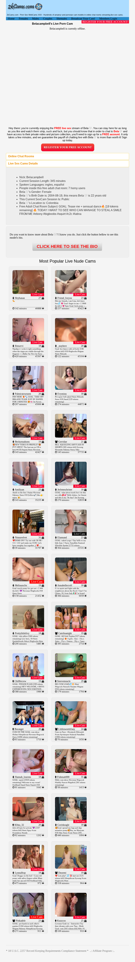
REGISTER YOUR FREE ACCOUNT (68, 147)
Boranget (19, 729)
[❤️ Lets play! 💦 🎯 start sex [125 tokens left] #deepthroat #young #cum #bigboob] (71, 867)
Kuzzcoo (61, 920)
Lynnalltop (20, 872)
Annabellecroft (64, 585)
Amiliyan (19, 489)
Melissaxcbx (20, 585)
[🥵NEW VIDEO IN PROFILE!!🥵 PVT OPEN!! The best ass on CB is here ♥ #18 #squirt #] (28, 436)
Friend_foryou (64, 298)
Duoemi (62, 872)
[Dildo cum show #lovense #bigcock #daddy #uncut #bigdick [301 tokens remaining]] (71, 771)
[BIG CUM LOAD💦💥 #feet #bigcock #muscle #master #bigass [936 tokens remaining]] (71, 676)
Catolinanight (65, 633)
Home (11, 18)
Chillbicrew (20, 681)
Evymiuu (62, 394)
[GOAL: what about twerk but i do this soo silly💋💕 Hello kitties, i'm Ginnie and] (71, 484)
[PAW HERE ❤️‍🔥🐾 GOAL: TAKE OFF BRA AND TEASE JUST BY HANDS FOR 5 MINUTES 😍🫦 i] (28, 388)
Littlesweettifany (66, 729)
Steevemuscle (63, 681)
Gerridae (62, 441)
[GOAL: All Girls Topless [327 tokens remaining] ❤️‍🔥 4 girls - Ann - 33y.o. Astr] (71, 628)
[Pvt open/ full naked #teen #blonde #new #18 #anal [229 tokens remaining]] (71, 388)
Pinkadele (20, 920)
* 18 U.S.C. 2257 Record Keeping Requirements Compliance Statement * (47, 950)
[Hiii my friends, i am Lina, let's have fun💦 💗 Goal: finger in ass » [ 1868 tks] (71, 292)
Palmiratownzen (22, 394)
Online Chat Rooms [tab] (21, 156)
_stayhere (62, 346)
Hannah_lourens (22, 777)
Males (35, 18)
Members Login (108, 18)
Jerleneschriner (64, 489)
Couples (47, 18)
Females (23, 18)
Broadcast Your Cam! (83, 18)
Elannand (62, 537)
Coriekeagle (63, 825)
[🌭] (28, 292)
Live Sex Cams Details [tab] (23, 163)
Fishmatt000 (62, 777)
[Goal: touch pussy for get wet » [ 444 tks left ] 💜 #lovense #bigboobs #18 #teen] (28, 580)
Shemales (61, 18)
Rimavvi (18, 346)
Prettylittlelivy (21, 633)
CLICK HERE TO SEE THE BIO (67, 246)
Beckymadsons (22, 441)
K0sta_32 (19, 825)
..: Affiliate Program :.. (102, 950)
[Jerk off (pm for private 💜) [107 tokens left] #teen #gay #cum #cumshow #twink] (28, 819)
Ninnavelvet (20, 537)
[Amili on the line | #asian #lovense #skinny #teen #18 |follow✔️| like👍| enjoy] (28, 484)
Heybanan (19, 298)
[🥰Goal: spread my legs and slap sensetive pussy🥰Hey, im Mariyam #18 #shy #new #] (71, 819)
